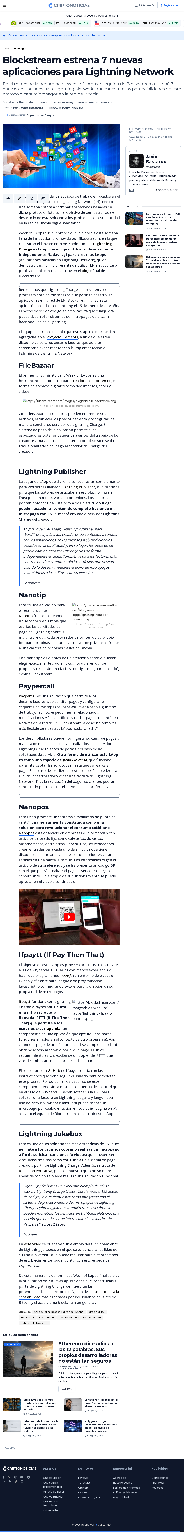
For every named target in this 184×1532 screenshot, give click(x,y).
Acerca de (119, 1478)
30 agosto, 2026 (95, 1435)
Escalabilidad (92, 1317)
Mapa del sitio (121, 1497)
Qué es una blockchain (50, 1503)
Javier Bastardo (21, 102)
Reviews (83, 1478)
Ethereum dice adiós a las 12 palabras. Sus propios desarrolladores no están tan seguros (87, 1352)
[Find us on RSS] (10, 1481)
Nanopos (26, 833)
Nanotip (26, 615)
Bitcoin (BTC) (97, 1311)
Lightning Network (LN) (35, 1323)
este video (32, 1244)
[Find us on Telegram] (28, 1477)
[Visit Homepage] (69, 5)
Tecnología (19, 48)
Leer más (68, 1388)
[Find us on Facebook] (3, 1477)
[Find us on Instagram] (15, 1477)
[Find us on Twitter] (9, 1477)
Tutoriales (84, 1482)
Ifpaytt (24, 1001)
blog (85, 270)
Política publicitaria (125, 1492)
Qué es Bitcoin (52, 1478)
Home (6, 48)
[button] (26, 198)
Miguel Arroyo (70, 1366)
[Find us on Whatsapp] (22, 1481)
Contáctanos (160, 1478)
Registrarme (171, 5)
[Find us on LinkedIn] (4, 1481)
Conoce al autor (167, 190)
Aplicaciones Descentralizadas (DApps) (59, 1311)
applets (54, 1028)
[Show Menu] (4, 5)
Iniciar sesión (147, 5)
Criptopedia (50, 1510)
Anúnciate (158, 1482)
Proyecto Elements (62, 337)
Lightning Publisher (78, 486)
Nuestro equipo (122, 1482)
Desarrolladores (69, 1317)
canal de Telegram (43, 35)
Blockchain (28, 1317)
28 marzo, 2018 (47, 102)
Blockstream (47, 1317)
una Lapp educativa (35, 1170)
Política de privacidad (126, 1487)
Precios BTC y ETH (89, 1497)
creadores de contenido (91, 380)
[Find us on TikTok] (16, 1482)
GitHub (54, 1070)
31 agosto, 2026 (89, 1366)
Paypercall (27, 696)
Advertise (157, 1487)
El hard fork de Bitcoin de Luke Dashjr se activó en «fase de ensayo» (102, 1403)
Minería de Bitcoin (54, 1491)
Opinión (83, 1487)
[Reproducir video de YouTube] (69, 917)
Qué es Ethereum (54, 1496)
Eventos (83, 1492)
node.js (66, 975)
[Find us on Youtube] (21, 1477)
